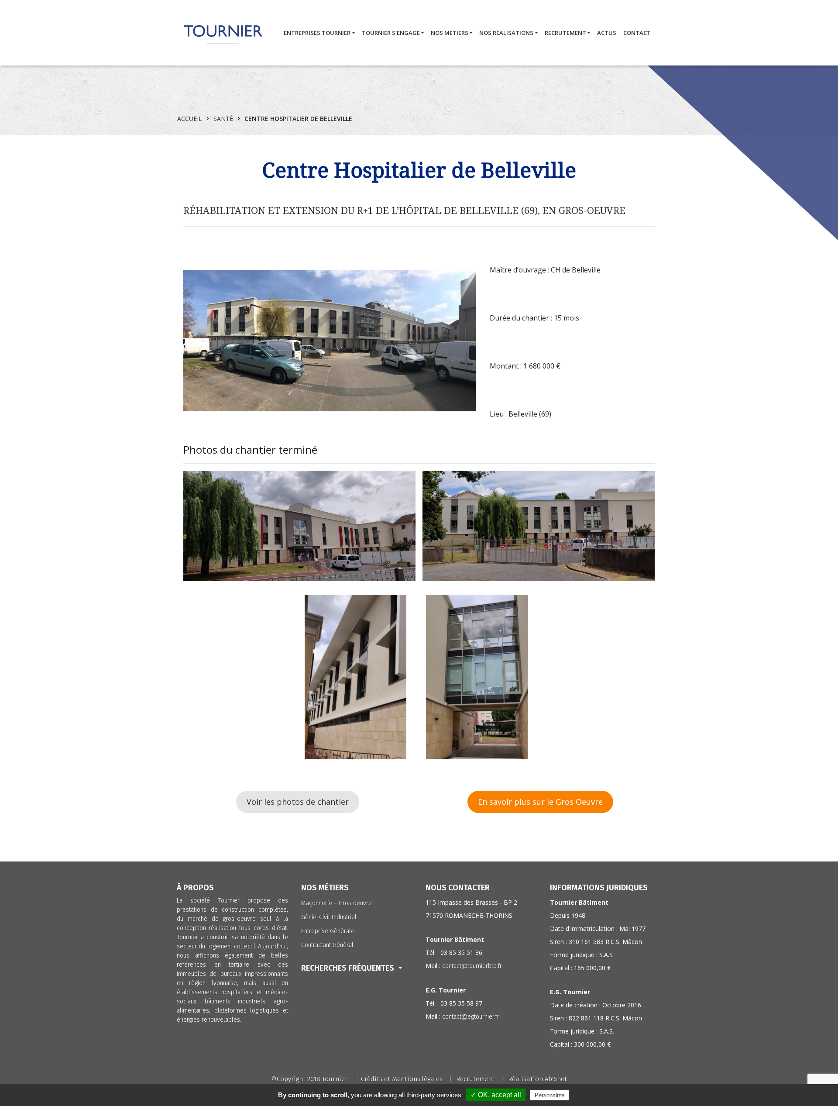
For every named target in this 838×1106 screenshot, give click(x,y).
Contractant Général (327, 945)
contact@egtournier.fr (470, 1016)
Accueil (189, 118)
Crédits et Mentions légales (402, 1079)
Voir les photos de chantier (298, 801)
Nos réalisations (506, 33)
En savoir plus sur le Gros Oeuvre (540, 801)
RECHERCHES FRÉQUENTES (348, 968)
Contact (637, 33)
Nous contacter (458, 887)
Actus (606, 33)
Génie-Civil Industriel (329, 917)
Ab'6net (556, 1079)
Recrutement (565, 33)
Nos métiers (449, 33)
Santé (223, 118)
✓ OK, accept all (496, 1095)
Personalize (549, 1095)
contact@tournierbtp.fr (472, 966)
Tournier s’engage (391, 33)
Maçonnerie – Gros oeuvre (336, 903)
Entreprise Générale (327, 931)
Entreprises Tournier (317, 33)
